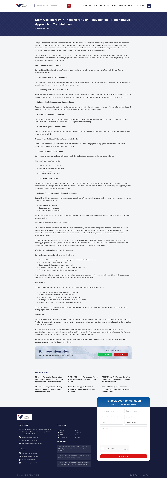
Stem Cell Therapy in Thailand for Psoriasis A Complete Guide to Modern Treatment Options (116, 389)
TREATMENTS (104, 6)
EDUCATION (122, 6)
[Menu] (149, 6)
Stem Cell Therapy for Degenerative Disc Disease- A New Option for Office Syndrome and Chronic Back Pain (49, 379)
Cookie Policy (134, 475)
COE (90, 6)
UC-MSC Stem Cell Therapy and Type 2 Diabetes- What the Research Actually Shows (83, 379)
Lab (96, 6)
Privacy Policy (145, 475)
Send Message (123, 456)
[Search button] (69, 6)
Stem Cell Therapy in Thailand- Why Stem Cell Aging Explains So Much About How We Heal (48, 389)
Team (113, 6)
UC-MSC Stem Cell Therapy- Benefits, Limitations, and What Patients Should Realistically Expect (116, 379)
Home (85, 6)
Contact (131, 6)
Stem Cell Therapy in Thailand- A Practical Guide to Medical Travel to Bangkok (81, 389)
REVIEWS (140, 6)
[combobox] (51, 6)
